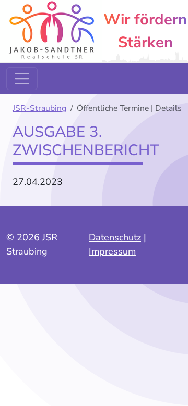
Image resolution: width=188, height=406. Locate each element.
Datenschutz (115, 237)
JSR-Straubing (39, 108)
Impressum (112, 251)
